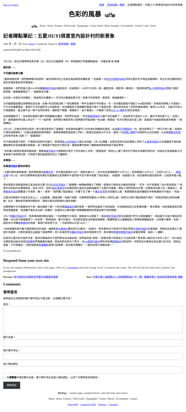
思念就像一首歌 (115, 5)
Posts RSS (73, 404)
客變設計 (117, 241)
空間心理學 (129, 132)
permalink (73, 267)
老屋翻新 (43, 245)
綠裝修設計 (94, 116)
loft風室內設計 (92, 241)
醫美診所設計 (49, 88)
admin (32, 44)
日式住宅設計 (58, 184)
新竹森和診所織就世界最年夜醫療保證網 (36, 277)
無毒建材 (23, 223)
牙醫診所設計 (76, 232)
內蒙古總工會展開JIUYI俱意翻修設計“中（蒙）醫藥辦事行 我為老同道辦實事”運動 (138, 277)
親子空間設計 (124, 129)
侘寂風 (29, 241)
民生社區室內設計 (116, 79)
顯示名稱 (9, 337)
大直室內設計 (151, 141)
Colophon (113, 404)
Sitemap (102, 404)
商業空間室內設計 (123, 232)
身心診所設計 (69, 141)
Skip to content (10, 5)
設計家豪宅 (58, 188)
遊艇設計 (69, 206)
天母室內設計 (140, 228)
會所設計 (13, 166)
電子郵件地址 (11, 350)
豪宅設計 (51, 151)
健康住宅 (48, 172)
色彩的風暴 (85, 14)
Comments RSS (88, 404)
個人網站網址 (10, 364)
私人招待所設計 (157, 88)
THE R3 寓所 (118, 110)
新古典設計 (62, 228)
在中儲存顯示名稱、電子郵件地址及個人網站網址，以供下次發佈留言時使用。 (53, 377)
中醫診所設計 (16, 216)
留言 (6, 304)
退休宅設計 (112, 216)
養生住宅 (100, 191)
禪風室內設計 (10, 191)
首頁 (101, 5)
